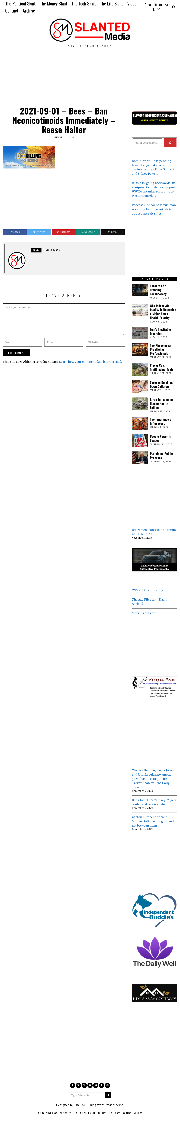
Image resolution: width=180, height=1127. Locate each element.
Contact (11, 10)
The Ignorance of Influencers (161, 421)
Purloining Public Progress (161, 455)
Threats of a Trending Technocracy (158, 289)
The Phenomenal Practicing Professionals (161, 349)
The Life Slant (111, 3)
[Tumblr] (153, 9)
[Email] (158, 9)
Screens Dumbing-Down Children (162, 384)
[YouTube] (160, 5)
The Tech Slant (84, 3)
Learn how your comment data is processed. (90, 361)
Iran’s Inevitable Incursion (160, 331)
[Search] (170, 142)
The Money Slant (53, 3)
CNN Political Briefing (147, 590)
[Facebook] (145, 5)
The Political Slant (20, 3)
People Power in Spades (160, 438)
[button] (108, 1095)
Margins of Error (144, 613)
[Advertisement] (90, 72)
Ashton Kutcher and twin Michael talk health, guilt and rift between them (153, 821)
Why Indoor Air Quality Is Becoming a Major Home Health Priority (163, 311)
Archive (29, 10)
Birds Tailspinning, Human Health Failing (162, 403)
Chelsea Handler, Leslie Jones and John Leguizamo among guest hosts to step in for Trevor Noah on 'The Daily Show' (153, 779)
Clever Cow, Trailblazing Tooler (162, 367)
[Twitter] (149, 5)
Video (131, 3)
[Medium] (166, 5)
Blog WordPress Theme (106, 1105)
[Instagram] (155, 5)
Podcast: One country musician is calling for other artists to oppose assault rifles (154, 209)
